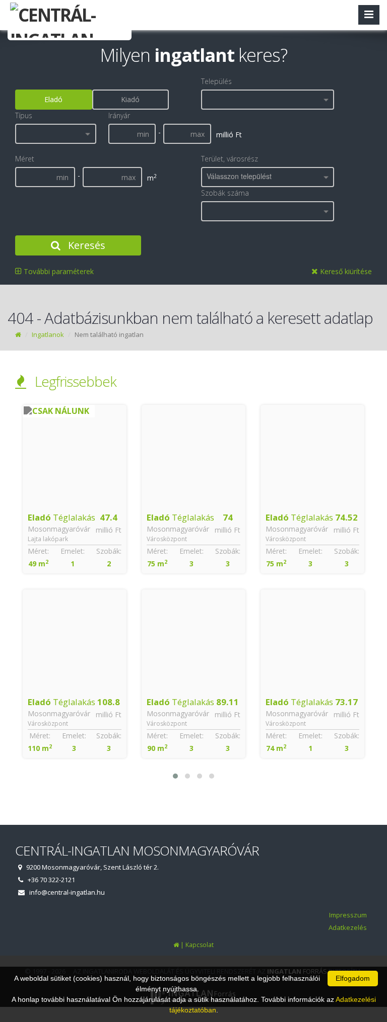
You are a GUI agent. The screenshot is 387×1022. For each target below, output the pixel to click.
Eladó (53, 99)
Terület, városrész (229, 158)
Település (216, 81)
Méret (24, 158)
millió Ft (108, 530)
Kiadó (130, 99)
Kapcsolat (199, 945)
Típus (23, 115)
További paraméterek (58, 271)
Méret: (38, 551)
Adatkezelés (348, 927)
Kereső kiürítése (345, 271)
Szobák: (108, 551)
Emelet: (72, 551)
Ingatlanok (48, 334)
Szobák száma (225, 193)
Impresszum (348, 914)
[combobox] (267, 100)
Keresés (85, 245)
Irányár (119, 115)
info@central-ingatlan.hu (67, 892)
